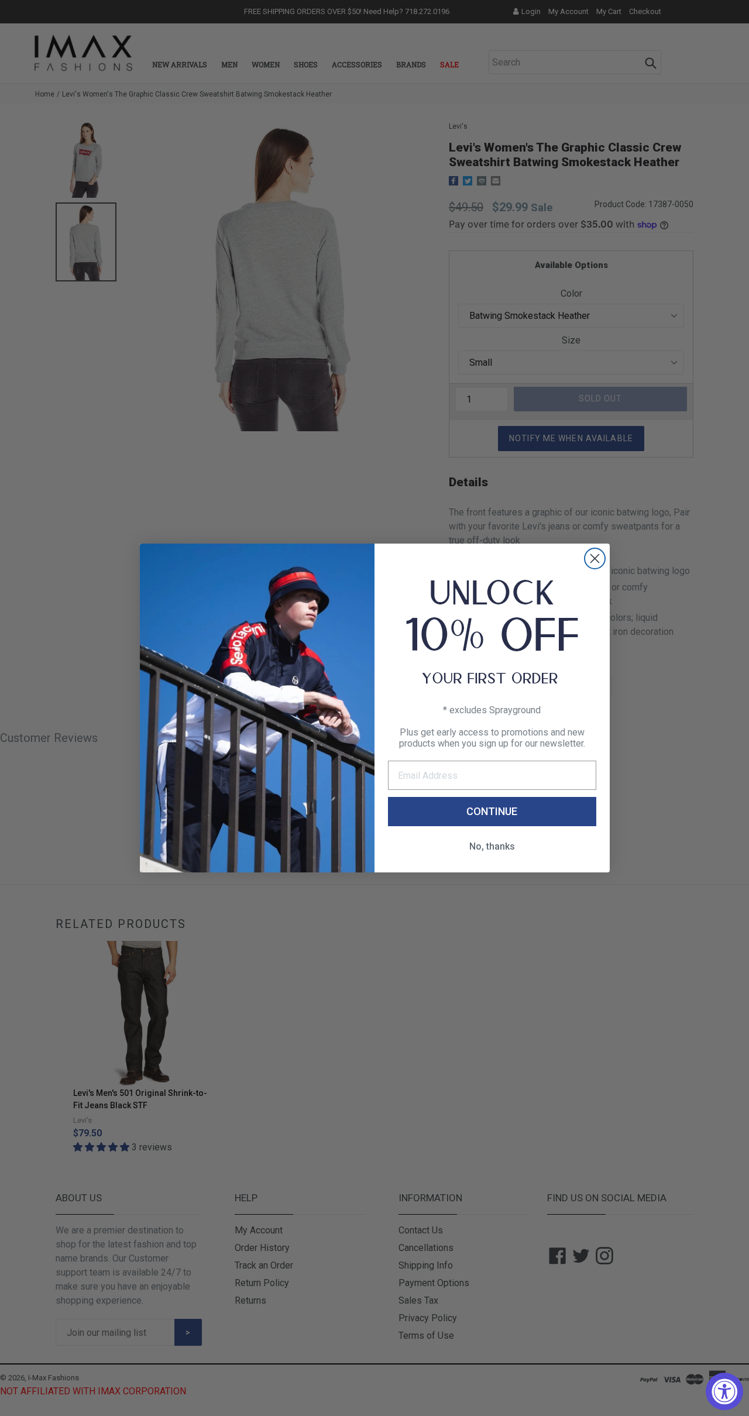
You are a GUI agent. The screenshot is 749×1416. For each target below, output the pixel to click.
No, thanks (492, 846)
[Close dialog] (595, 558)
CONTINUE (491, 811)
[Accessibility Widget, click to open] (724, 1391)
